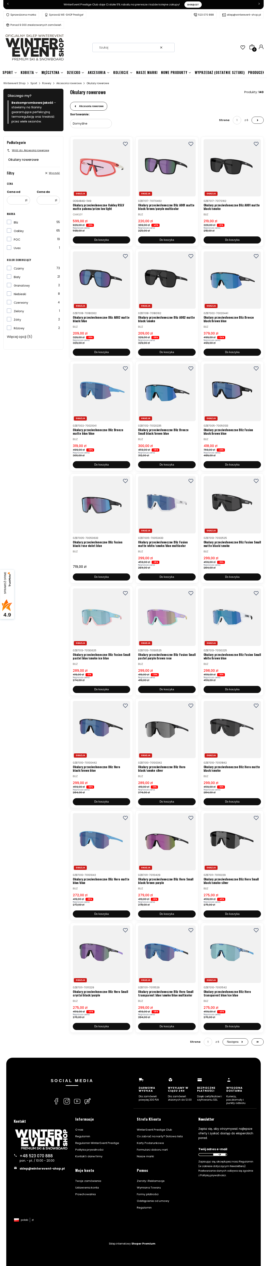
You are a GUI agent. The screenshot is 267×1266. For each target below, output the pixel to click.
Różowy (19, 328)
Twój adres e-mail (212, 1149)
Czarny (19, 268)
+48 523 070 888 (36, 1156)
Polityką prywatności (213, 1175)
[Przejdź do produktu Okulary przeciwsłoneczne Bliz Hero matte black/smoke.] (232, 729)
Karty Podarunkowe (150, 1143)
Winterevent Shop (14, 83)
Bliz (16, 222)
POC (17, 239)
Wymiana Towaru (149, 1188)
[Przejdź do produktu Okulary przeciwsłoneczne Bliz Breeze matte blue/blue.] (101, 392)
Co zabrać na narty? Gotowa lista (160, 1136)
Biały (17, 277)
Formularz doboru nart (152, 1150)
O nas (79, 1130)
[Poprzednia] (8, 4)
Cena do (43, 192)
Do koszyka (101, 239)
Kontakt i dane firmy (88, 1156)
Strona (224, 120)
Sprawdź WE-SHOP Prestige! (66, 14)
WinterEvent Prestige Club (154, 1130)
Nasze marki (145, 1156)
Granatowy (22, 285)
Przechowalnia (85, 1194)
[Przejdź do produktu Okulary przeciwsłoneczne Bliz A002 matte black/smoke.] (166, 280)
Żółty (17, 320)
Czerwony (21, 303)
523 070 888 (206, 14)
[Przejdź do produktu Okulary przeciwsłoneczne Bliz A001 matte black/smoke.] (232, 167)
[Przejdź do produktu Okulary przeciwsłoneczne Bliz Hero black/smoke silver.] (166, 729)
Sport (33, 83)
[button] (170, 47)
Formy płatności (148, 1194)
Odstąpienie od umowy (153, 1201)
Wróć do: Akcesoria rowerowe (30, 150)
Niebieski (20, 294)
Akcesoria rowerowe (69, 83)
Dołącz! (193, 4)
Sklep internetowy (132, 1243)
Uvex (17, 248)
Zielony (19, 311)
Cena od (13, 192)
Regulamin (82, 1136)
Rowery (46, 83)
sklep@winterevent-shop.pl (244, 14)
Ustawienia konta (87, 1188)
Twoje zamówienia (88, 1181)
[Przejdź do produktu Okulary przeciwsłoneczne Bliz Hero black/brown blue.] (101, 729)
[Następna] (259, 4)
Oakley (19, 231)
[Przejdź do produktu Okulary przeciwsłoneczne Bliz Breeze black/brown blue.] (232, 280)
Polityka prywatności (89, 1150)
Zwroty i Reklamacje (151, 1181)
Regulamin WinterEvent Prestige (97, 1143)
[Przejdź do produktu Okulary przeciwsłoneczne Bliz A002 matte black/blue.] (101, 280)
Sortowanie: (79, 114)
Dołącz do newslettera (219, 1154)
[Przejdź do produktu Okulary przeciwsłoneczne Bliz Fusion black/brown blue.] (232, 392)
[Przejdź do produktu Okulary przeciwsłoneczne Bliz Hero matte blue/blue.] (101, 841)
